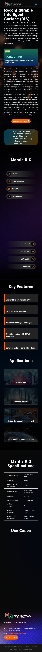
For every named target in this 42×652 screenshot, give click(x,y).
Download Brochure (20, 121)
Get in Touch (10, 637)
